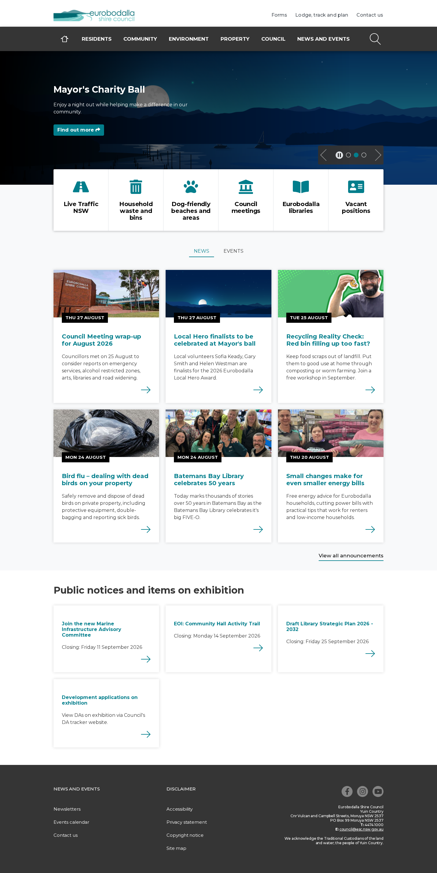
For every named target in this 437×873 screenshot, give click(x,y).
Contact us (369, 15)
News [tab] (201, 251)
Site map (176, 848)
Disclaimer (181, 789)
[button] (324, 155)
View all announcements (351, 556)
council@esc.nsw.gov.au (361, 829)
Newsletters (67, 809)
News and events (323, 39)
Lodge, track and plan (321, 15)
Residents (96, 39)
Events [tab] (233, 251)
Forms (279, 15)
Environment (189, 39)
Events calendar (71, 822)
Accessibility (179, 809)
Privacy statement (186, 822)
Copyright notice (185, 835)
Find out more (76, 130)
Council (273, 39)
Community (140, 39)
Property (235, 39)
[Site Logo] (98, 16)
